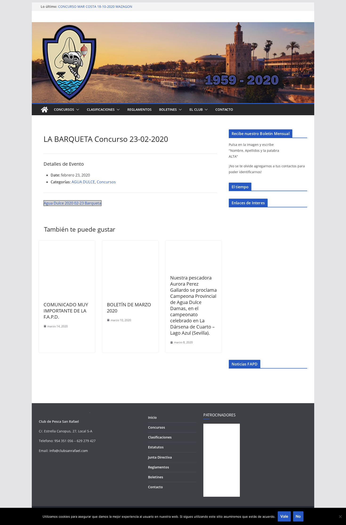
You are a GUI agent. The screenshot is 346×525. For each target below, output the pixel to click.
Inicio (152, 417)
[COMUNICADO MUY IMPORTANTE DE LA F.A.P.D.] (67, 243)
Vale (284, 516)
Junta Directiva (160, 457)
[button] (76, 109)
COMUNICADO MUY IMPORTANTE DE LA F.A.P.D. (66, 310)
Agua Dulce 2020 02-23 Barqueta (72, 203)
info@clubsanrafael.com (68, 450)
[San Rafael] (44, 109)
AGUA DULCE (83, 182)
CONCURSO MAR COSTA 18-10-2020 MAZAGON (95, 6)
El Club (196, 109)
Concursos (64, 109)
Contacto (224, 109)
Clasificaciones (101, 109)
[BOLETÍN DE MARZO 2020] (130, 243)
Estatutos (156, 447)
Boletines (168, 109)
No (298, 516)
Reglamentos (139, 109)
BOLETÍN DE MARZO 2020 (129, 307)
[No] (340, 516)
